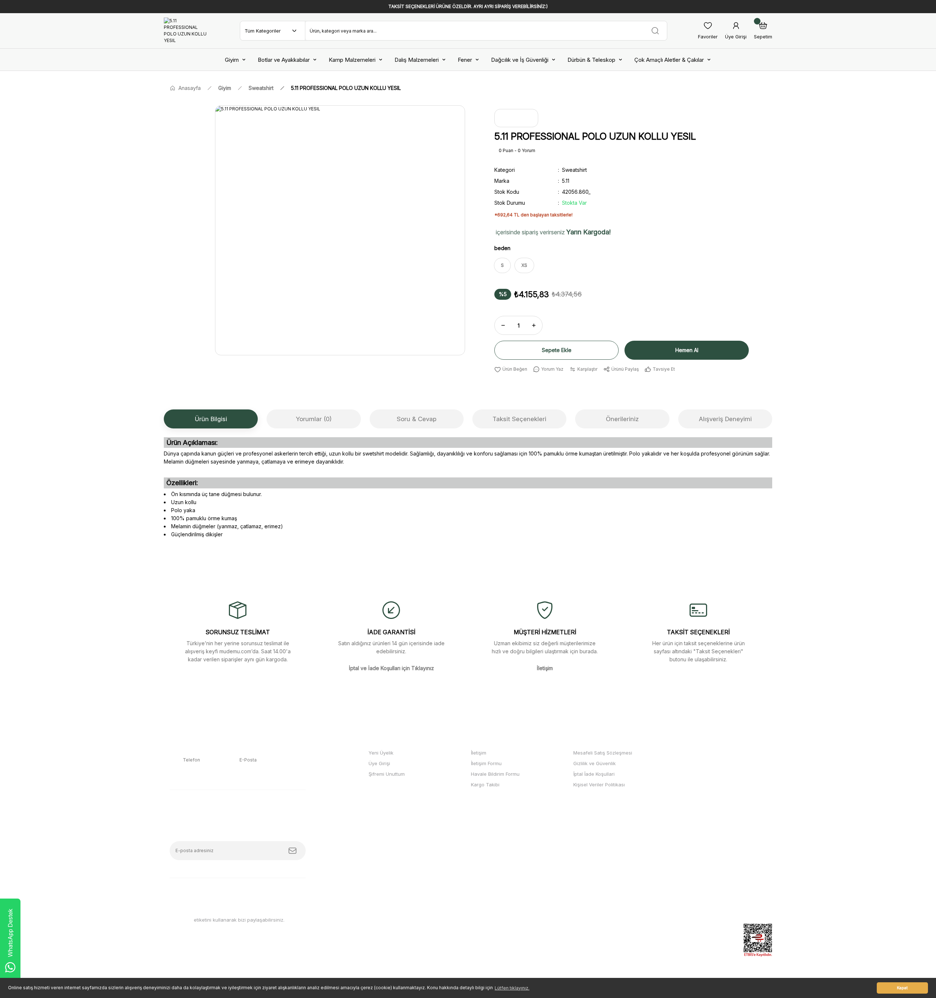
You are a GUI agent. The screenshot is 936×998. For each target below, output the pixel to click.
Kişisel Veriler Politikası (599, 784)
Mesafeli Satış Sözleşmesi (602, 753)
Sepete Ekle (556, 350)
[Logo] (186, 31)
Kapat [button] (902, 988)
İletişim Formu (486, 763)
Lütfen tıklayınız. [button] (512, 988)
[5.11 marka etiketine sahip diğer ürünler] (516, 118)
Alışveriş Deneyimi (725, 419)
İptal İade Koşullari (594, 774)
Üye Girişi (379, 763)
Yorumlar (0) (314, 419)
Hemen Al (686, 350)
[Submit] (292, 850)
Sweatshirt (574, 170)
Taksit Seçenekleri (519, 419)
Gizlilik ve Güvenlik (594, 763)
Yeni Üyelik (381, 753)
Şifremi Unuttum (387, 774)
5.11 (565, 181)
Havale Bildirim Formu (495, 774)
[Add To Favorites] (510, 369)
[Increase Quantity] (534, 325)
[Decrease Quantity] (503, 325)
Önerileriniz (622, 419)
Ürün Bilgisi (211, 419)
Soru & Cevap (417, 419)
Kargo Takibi (485, 784)
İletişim (478, 753)
